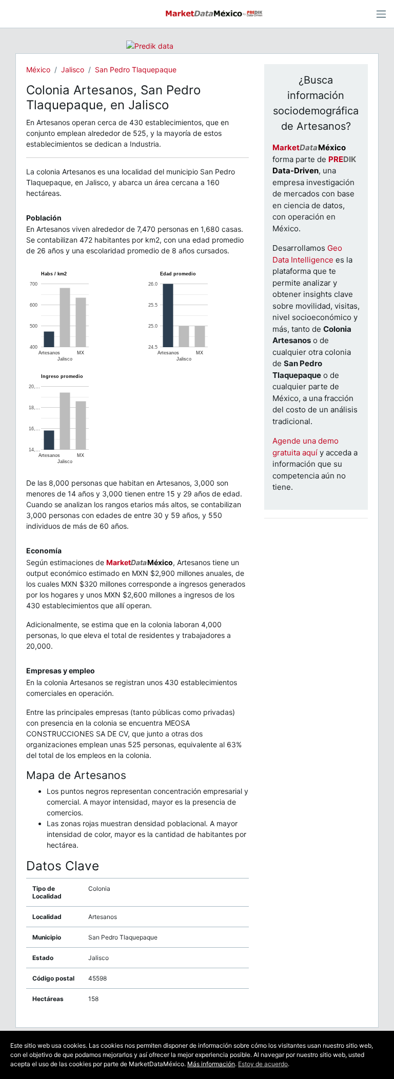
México (38, 69)
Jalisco (72, 69)
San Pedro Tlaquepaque (135, 69)
